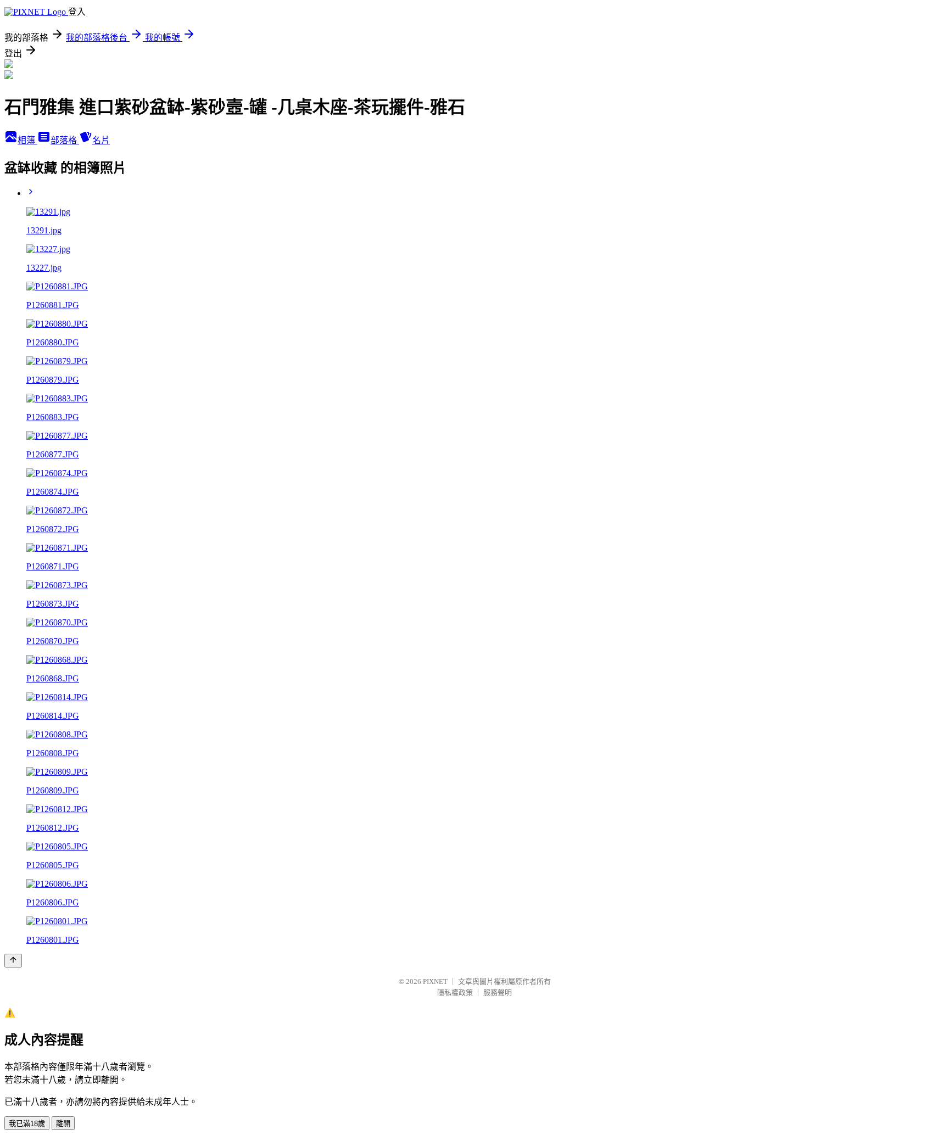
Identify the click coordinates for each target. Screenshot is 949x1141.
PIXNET (435, 981)
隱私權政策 (455, 992)
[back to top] (13, 960)
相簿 (27, 140)
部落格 (65, 140)
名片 (101, 140)
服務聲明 (497, 992)
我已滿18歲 (27, 1124)
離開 (63, 1124)
